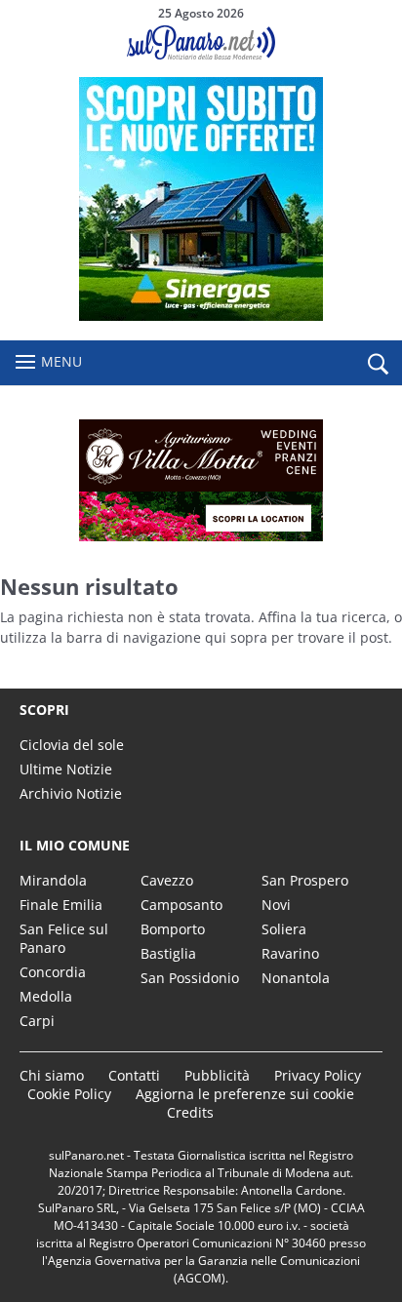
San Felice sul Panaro (64, 938)
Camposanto (181, 904)
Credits (190, 1112)
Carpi (37, 1020)
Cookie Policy (69, 1094)
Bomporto (173, 929)
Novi (276, 904)
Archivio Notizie (71, 793)
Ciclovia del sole (72, 744)
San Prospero (304, 880)
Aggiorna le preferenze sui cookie (245, 1094)
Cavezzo (167, 880)
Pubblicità (217, 1075)
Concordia (53, 972)
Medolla (46, 996)
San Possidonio (190, 977)
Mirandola (53, 880)
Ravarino (290, 953)
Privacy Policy (317, 1075)
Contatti (134, 1075)
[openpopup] (377, 363)
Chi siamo (52, 1075)
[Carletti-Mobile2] (201, 315)
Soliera (283, 929)
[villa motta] (201, 480)
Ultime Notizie (66, 769)
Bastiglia (168, 953)
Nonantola (295, 977)
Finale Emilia (61, 904)
